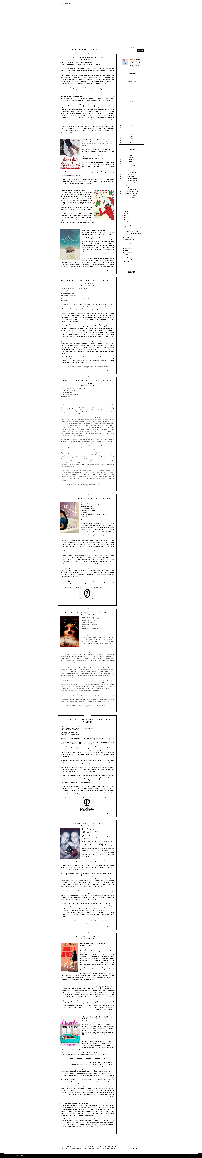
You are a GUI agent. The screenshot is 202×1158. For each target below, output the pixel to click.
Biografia (131, 159)
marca (127, 254)
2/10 (132, 127)
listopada (128, 237)
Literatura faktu (131, 176)
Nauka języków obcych (131, 193)
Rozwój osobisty (132, 197)
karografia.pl (194, 1155)
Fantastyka (132, 169)
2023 (125, 215)
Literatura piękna (132, 180)
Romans (131, 157)
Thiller (132, 152)
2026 (125, 209)
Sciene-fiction (132, 172)
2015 (125, 219)
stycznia (127, 259)
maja (126, 250)
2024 (125, 213)
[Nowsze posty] (58, 1138)
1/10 (132, 125)
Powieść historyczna (132, 185)
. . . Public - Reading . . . (19, 1155)
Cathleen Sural (136, 59)
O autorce (92, 49)
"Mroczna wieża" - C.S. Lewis (87, 824)
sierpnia (127, 244)
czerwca (127, 248)
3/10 (132, 129)
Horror (132, 154)
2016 (125, 217)
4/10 (132, 131)
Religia (132, 155)
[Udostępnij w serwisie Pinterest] (113, 271)
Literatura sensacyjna (132, 184)
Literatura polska (132, 178)
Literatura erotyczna (132, 182)
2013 (125, 224)
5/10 (132, 133)
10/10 (132, 142)
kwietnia (127, 252)
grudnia (127, 226)
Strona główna (76, 49)
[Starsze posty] (116, 1138)
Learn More (131, 1148)
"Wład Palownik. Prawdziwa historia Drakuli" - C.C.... (132, 230)
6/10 (132, 134)
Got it (137, 1148)
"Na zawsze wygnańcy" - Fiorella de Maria (87, 612)
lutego (127, 257)
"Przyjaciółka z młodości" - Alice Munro (87, 498)
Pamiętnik (132, 165)
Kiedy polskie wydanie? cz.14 (87, 57)
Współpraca (99, 49)
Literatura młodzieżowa (132, 187)
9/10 (132, 140)
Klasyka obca (132, 174)
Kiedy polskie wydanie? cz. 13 (87, 936)
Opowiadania (132, 170)
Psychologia (131, 199)
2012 (125, 261)
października (129, 239)
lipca (126, 246)
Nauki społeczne (132, 195)
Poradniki (132, 161)
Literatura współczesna (132, 189)
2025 (125, 211)
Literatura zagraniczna (131, 191)
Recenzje (85, 49)
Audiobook (132, 167)
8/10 (132, 138)
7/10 (132, 136)
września (128, 241)
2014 (125, 222)
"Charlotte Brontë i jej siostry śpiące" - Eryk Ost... (132, 234)
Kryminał (131, 163)
